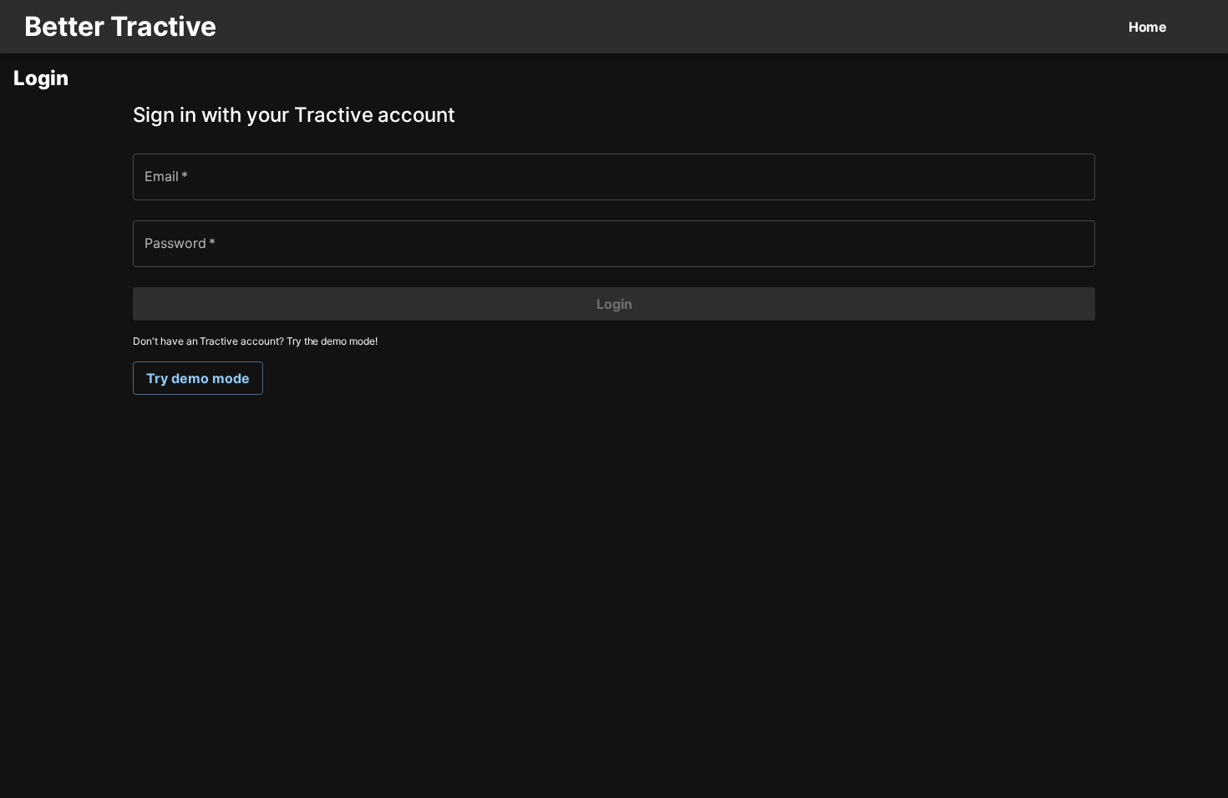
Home (1148, 26)
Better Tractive (120, 26)
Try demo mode (198, 378)
